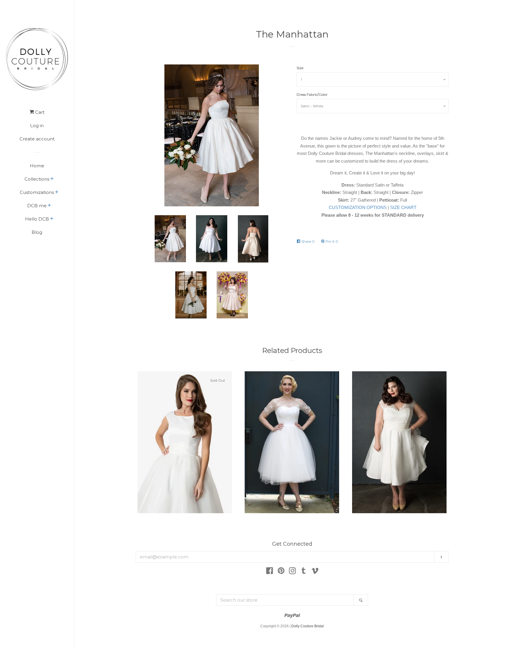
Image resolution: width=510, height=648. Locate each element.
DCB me (37, 205)
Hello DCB (37, 219)
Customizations (37, 192)
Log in (37, 125)
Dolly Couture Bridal (307, 626)
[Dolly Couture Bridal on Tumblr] (303, 571)
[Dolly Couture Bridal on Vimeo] (314, 571)
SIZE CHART (403, 207)
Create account (37, 139)
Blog (37, 232)
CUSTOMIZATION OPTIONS (358, 207)
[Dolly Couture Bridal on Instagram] (292, 571)
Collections (36, 179)
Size (300, 68)
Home (37, 166)
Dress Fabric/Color (312, 94)
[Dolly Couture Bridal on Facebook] (269, 571)
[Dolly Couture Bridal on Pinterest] (281, 571)
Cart (39, 112)
